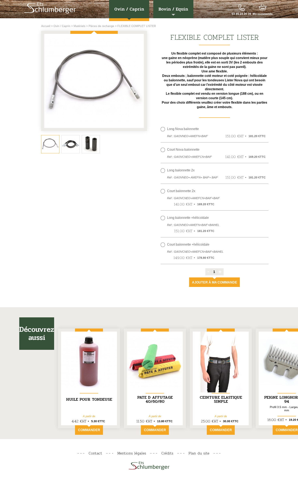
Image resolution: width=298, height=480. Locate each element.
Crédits (167, 453)
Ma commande (263, 13)
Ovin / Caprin (129, 9)
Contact (95, 453)
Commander (89, 430)
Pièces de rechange (101, 26)
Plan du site (199, 453)
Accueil (45, 26)
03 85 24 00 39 (241, 13)
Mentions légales (131, 453)
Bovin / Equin (173, 9)
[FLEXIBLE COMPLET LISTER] (94, 81)
